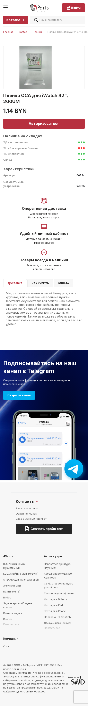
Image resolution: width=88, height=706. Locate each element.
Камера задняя (12, 613)
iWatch (23, 32)
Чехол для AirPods (55, 599)
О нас (6, 646)
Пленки (37, 32)
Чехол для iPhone (55, 611)
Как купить (40, 283)
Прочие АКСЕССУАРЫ (57, 617)
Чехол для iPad (53, 605)
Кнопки (7, 619)
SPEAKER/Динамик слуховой (21, 579)
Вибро (7, 597)
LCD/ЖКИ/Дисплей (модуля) (20, 573)
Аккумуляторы (12, 585)
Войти (76, 7)
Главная (8, 32)
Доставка (15, 283)
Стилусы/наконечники (57, 623)
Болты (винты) (11, 591)
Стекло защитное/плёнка (59, 593)
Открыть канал (19, 395)
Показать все (11, 624)
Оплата (63, 283)
